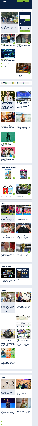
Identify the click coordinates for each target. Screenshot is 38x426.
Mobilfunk (23, 1)
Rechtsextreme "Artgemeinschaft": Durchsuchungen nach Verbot (8, 67)
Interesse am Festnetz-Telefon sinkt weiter (6, 422)
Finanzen (4, 290)
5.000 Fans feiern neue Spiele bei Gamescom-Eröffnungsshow (8, 421)
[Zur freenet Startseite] (3, 1)
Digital (3, 377)
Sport (3, 203)
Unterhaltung (5, 89)
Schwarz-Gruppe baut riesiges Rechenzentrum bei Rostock (8, 323)
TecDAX (18, 326)
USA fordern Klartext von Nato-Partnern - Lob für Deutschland (8, 63)
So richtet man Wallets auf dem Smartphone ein (7, 424)
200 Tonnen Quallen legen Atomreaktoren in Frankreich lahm (8, 321)
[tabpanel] (9, 21)
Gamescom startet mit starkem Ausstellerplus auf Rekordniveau (8, 419)
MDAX (18, 325)
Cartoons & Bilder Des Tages (9, 167)
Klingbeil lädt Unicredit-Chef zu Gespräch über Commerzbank (8, 324)
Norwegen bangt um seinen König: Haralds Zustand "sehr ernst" (8, 68)
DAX (17, 323)
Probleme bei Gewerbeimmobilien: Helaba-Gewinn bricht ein (8, 326)
